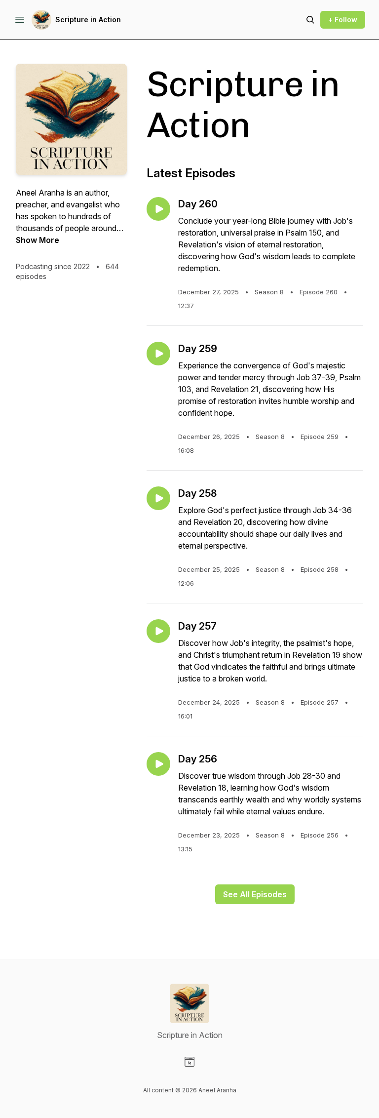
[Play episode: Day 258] (158, 498)
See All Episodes (255, 894)
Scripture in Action (88, 19)
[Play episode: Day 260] (158, 209)
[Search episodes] (310, 20)
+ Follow (342, 19)
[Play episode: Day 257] (158, 631)
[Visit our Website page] (189, 1062)
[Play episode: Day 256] (158, 764)
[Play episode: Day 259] (158, 353)
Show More (37, 240)
